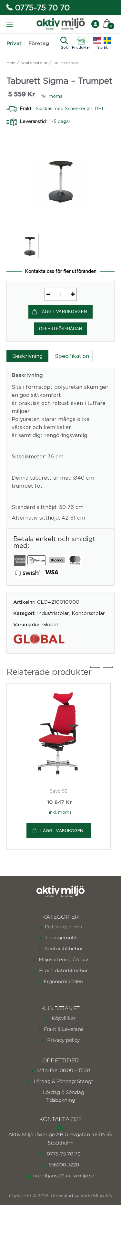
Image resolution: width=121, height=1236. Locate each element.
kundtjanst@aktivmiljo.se (63, 1176)
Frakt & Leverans (63, 1029)
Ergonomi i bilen (62, 981)
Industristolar (65, 63)
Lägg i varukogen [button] (61, 830)
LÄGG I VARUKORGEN (63, 311)
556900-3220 (64, 1165)
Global (50, 624)
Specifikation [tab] (72, 356)
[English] (97, 40)
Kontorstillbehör (63, 948)
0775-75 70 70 (42, 7)
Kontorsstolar (34, 63)
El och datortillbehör (63, 970)
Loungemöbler (62, 937)
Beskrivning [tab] (27, 356)
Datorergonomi (63, 927)
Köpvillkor (63, 1018)
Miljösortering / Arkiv (62, 959)
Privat (14, 43)
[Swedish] (107, 40)
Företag (38, 43)
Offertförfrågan (60, 328)
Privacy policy (63, 1040)
